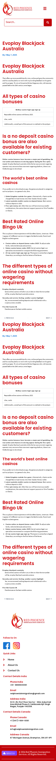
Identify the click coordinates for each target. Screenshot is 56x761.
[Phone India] (5, 683)
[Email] (5, 692)
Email (13, 690)
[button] (44, 8)
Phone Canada (18, 717)
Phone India (16, 681)
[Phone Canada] (5, 719)
